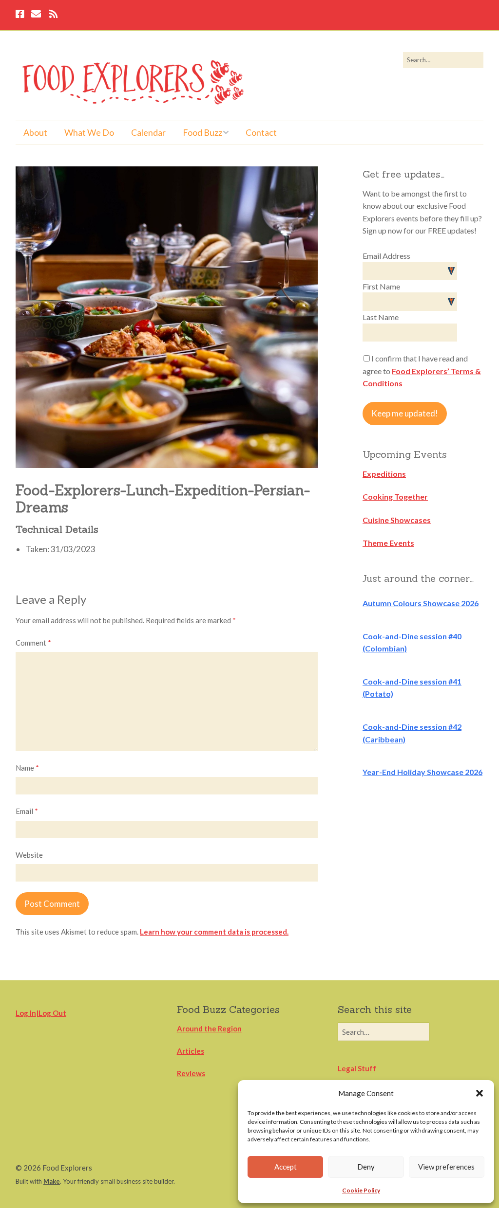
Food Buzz (202, 132)
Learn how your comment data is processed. (214, 931)
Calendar (148, 132)
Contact (261, 132)
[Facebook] (21, 15)
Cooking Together (395, 496)
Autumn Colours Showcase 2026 (421, 603)
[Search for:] (443, 60)
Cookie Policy (361, 1190)
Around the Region (209, 1028)
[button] (479, 1093)
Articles (190, 1050)
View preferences (446, 1166)
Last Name (381, 317)
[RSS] (53, 15)
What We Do (89, 132)
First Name (381, 286)
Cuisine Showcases (397, 519)
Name (27, 767)
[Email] (36, 15)
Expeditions (384, 473)
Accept (285, 1166)
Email (27, 811)
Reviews (191, 1073)
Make (51, 1181)
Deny (366, 1166)
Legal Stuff (357, 1068)
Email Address (386, 255)
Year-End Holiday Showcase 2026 (422, 771)
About (35, 132)
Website (29, 854)
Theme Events (388, 542)
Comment (33, 642)
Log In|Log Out (41, 1013)
